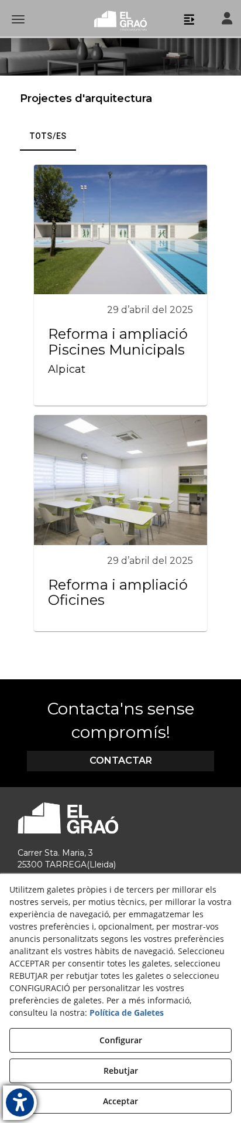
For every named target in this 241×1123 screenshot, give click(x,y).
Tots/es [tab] (48, 136)
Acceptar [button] (120, 1101)
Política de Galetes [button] (126, 1012)
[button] (120, 20)
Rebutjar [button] (121, 1070)
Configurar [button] (120, 1040)
